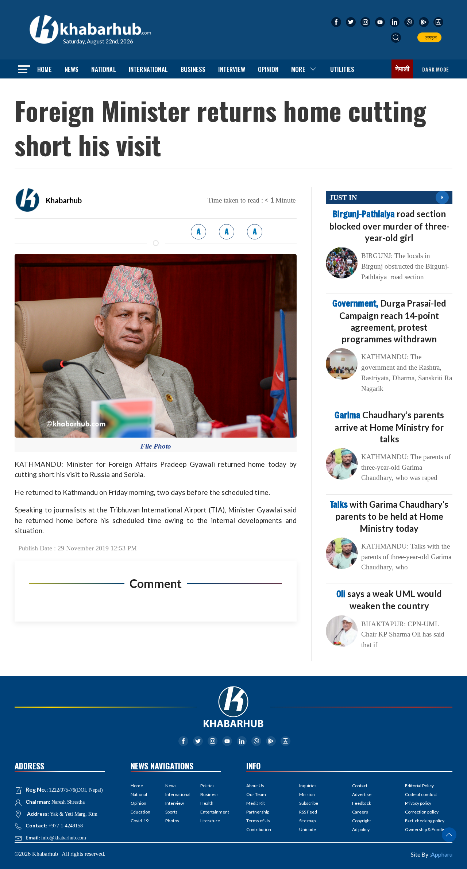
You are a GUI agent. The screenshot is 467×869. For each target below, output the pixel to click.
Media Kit (255, 803)
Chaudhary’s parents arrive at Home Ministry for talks (389, 426)
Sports (171, 812)
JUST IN (343, 197)
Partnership (257, 812)
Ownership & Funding (426, 829)
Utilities (342, 69)
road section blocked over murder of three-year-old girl (389, 225)
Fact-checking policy (424, 820)
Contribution (258, 829)
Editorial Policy (419, 785)
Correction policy (422, 812)
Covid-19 (139, 820)
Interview (231, 69)
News (72, 69)
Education (140, 812)
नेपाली (402, 69)
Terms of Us (258, 820)
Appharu (441, 854)
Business (193, 69)
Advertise (361, 794)
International (148, 69)
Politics (207, 785)
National (103, 69)
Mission (307, 794)
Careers (360, 812)
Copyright (361, 820)
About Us (255, 785)
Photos (172, 820)
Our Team (256, 794)
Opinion (268, 69)
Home (44, 69)
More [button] (298, 69)
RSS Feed (308, 812)
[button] (396, 37)
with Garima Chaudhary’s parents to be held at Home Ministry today (389, 516)
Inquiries (308, 785)
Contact (359, 785)
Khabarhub (64, 200)
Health (206, 803)
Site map (307, 820)
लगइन (430, 37)
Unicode (307, 829)
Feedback (361, 803)
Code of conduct (421, 794)
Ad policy (361, 829)
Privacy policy (418, 803)
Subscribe (308, 803)
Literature (210, 820)
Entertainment (210, 812)
